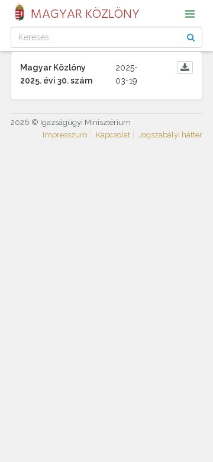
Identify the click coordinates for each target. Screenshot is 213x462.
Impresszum (65, 134)
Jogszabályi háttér (170, 134)
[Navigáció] (190, 13)
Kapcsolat (113, 134)
